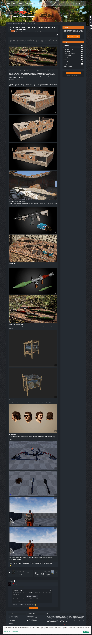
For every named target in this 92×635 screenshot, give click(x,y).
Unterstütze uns (12, 620)
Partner (10, 621)
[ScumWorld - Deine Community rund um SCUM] (46, 13)
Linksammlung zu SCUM (33, 617)
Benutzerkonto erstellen (73, 36)
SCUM (11, 563)
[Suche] (84, 3)
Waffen (20, 563)
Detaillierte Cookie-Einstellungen (11, 631)
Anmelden (72, 3)
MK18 (43, 563)
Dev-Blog (16, 563)
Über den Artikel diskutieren (73, 73)
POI (13, 82)
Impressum (11, 623)
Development (49, 563)
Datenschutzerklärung (13, 617)
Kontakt (10, 619)
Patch (32, 563)
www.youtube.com (46, 590)
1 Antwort (43, 31)
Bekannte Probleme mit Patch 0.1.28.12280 (24, 573)
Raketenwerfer (12, 263)
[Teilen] (57, 35)
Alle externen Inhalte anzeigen (32, 596)
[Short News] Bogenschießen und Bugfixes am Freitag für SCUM (42, 574)
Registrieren (78, 3)
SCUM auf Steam (31, 619)
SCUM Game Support (32, 620)
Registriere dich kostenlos (72, 31)
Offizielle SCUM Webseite (33, 616)
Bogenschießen (13, 434)
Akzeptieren (86, 631)
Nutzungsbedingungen (13, 616)
